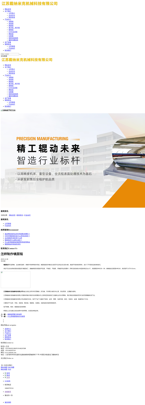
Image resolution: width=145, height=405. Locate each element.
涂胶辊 (11, 21)
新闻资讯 (8, 44)
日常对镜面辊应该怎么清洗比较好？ (17, 236)
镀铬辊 (11, 30)
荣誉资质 (12, 17)
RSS (9, 369)
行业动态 (12, 48)
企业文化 (12, 15)
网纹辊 (11, 34)
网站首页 (8, 9)
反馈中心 (8, 329)
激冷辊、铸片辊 (14, 28)
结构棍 (11, 36)
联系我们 (8, 50)
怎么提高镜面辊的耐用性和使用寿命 (17, 242)
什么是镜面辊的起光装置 (16, 316)
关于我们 (8, 11)
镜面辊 (11, 25)
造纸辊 (11, 23)
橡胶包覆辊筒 (13, 40)
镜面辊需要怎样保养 (14, 314)
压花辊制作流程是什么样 (13, 238)
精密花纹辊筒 (13, 38)
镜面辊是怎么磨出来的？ (13, 240)
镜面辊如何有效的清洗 (13, 244)
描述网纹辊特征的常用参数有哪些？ (17, 234)
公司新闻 (12, 46)
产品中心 (8, 19)
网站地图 (4, 367)
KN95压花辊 (13, 32)
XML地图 (10, 367)
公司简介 (12, 13)
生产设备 (8, 42)
